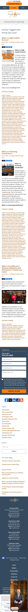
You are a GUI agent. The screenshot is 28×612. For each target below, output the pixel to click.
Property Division (8, 428)
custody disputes (16, 104)
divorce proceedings (16, 226)
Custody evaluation (15, 222)
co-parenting (6, 192)
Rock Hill (4, 131)
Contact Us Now (14, 391)
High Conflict (18, 116)
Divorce (9, 95)
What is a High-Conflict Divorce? (11, 39)
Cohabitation (7, 433)
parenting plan (10, 127)
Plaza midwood (10, 243)
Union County (14, 140)
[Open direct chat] (24, 579)
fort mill (8, 116)
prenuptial (21, 128)
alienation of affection (18, 98)
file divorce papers (6, 232)
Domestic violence (12, 112)
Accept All (9, 603)
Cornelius (4, 104)
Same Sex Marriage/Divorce (11, 430)
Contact (14, 8)
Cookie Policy (22, 558)
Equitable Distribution (7, 229)
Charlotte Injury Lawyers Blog (10, 464)
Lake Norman (18, 119)
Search (14, 451)
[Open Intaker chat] (12, 611)
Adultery (5, 426)
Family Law (22, 113)
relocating (21, 130)
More (23, 8)
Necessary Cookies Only (9, 607)
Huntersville (5, 118)
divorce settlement (11, 228)
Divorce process (12, 110)
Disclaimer (14, 574)
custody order (11, 106)
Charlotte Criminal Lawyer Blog (11, 461)
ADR (23, 96)
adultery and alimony (7, 98)
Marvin (3, 122)
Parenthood (21, 212)
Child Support (7, 417)
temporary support (6, 139)
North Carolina (13, 241)
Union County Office (14, 532)
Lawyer (14, 121)
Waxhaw (4, 142)
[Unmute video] (18, 593)
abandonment (9, 96)
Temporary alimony (7, 137)
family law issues (14, 115)
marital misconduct (21, 121)
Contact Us (14, 577)
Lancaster (4, 121)
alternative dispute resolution (13, 100)
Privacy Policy (11, 387)
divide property (15, 107)
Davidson (17, 106)
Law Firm (9, 121)
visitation (20, 140)
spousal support (16, 136)
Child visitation (9, 103)
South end (9, 136)
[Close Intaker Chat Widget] (26, 579)
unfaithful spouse (6, 140)
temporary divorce (16, 137)
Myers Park (11, 125)
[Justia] (18, 400)
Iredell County (21, 118)
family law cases (6, 115)
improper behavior (13, 118)
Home (4, 8)
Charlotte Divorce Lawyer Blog (14, 14)
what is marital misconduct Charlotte (16, 142)
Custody (9, 104)
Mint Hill (9, 124)
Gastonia (12, 116)
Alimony (4, 100)
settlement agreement (7, 133)
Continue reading (7, 91)
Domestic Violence (8, 435)
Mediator (4, 124)
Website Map (14, 580)
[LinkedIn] (14, 400)
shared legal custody (18, 133)
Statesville (23, 136)
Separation (19, 131)
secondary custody (11, 131)
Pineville (16, 127)
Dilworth (22, 106)
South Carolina (5, 134)
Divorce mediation (15, 109)
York (5, 143)
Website (14, 568)
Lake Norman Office (14, 521)
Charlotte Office (14, 508)
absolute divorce (17, 96)
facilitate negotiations (13, 113)
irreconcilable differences (8, 119)
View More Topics (7, 437)
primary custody (6, 130)
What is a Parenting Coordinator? (9, 152)
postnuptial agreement (12, 128)
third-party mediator (17, 139)
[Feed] (21, 400)
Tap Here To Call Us (14, 4)
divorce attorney (6, 109)
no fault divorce (18, 125)
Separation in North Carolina (10, 478)
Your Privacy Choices (11, 558)
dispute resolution (6, 107)
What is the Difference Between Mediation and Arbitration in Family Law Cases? (12, 269)
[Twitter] (10, 400)
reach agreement (14, 130)
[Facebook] (6, 400)
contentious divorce (19, 103)
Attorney (10, 101)
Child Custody (7, 412)
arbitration (4, 101)
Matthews (8, 122)
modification (15, 124)
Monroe (20, 124)
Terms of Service (22, 387)
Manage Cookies (14, 560)
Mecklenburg (14, 122)
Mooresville (5, 125)
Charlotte (15, 101)
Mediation (20, 122)
